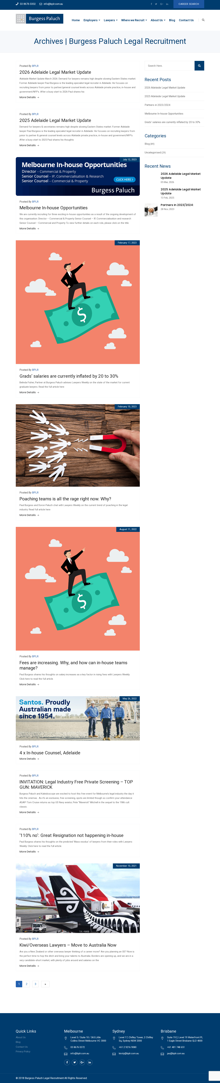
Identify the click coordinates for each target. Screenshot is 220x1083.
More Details (27, 97)
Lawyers (109, 20)
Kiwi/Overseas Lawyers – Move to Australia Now (67, 945)
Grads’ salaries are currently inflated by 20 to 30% (68, 376)
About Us (157, 20)
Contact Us (186, 20)
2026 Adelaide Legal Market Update (55, 72)
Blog (172, 20)
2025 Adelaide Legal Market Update (55, 120)
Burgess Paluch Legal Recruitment (44, 1078)
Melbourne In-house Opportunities (53, 207)
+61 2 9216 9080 (127, 1047)
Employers (91, 20)
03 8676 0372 (78, 1047)
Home (76, 20)
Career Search (189, 4)
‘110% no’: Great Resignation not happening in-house (71, 835)
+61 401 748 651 (176, 1047)
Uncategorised (153, 152)
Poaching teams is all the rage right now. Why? (65, 499)
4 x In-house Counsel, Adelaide (49, 752)
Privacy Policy (23, 1051)
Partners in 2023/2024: (158, 105)
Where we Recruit (132, 20)
